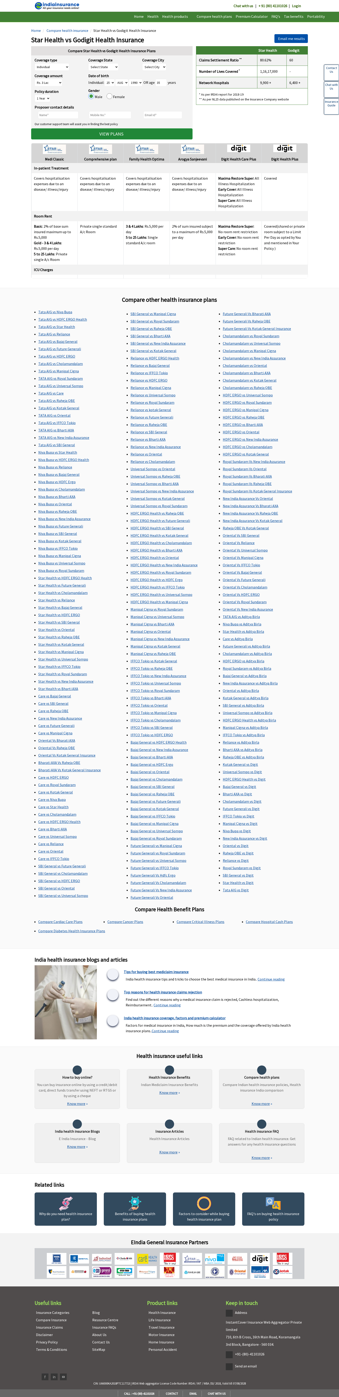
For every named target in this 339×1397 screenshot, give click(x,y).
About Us (99, 1334)
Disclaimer (44, 1334)
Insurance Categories (52, 1312)
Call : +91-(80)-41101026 (138, 1394)
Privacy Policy (47, 1342)
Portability (316, 16)
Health (152, 16)
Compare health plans (214, 16)
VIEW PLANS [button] (111, 134)
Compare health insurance (67, 30)
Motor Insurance (162, 1334)
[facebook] (45, 1376)
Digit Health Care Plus (238, 159)
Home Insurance (161, 1342)
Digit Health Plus (284, 159)
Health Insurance (162, 1312)
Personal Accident (163, 1349)
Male (100, 96)
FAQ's (275, 16)
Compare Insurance (51, 1320)
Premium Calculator (252, 16)
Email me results (291, 38)
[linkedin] (54, 1376)
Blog (96, 1312)
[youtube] (63, 1376)
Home (139, 16)
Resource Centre (105, 1320)
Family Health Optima (146, 159)
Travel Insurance (162, 1327)
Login (296, 5)
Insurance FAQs (104, 1327)
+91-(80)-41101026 (250, 1354)
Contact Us (101, 1342)
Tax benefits (293, 16)
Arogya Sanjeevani (192, 159)
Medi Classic (54, 159)
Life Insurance (160, 1320)
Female (118, 96)
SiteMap (98, 1349)
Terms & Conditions (51, 1349)
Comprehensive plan (100, 159)
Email (192, 1394)
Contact (171, 1394)
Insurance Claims (49, 1327)
